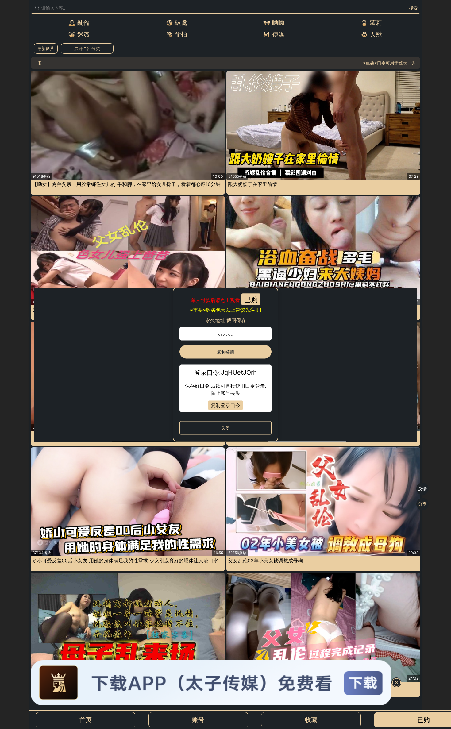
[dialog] (225, 365)
